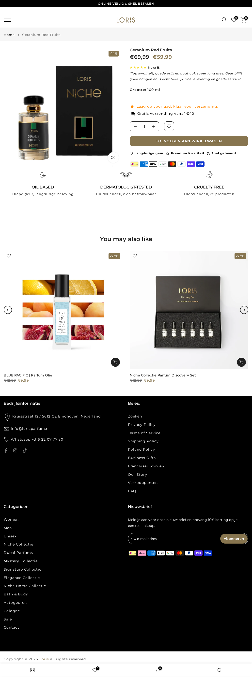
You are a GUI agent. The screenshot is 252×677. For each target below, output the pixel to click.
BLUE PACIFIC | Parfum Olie (28, 375)
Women (11, 519)
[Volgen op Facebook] (6, 450)
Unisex (10, 536)
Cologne (12, 611)
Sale (8, 619)
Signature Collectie (22, 569)
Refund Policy (141, 449)
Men (8, 528)
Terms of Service (144, 433)
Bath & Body (16, 594)
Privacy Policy (142, 424)
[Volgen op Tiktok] (24, 450)
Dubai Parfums (18, 552)
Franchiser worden (146, 466)
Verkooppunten (143, 482)
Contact (11, 627)
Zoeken (135, 416)
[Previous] (8, 310)
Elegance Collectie (22, 578)
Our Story (137, 474)
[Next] (244, 310)
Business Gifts (142, 458)
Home (9, 34)
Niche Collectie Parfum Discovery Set (163, 375)
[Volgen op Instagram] (15, 450)
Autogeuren (15, 602)
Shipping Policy (143, 441)
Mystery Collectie (21, 561)
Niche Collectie (18, 544)
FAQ (132, 491)
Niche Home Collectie (25, 586)
